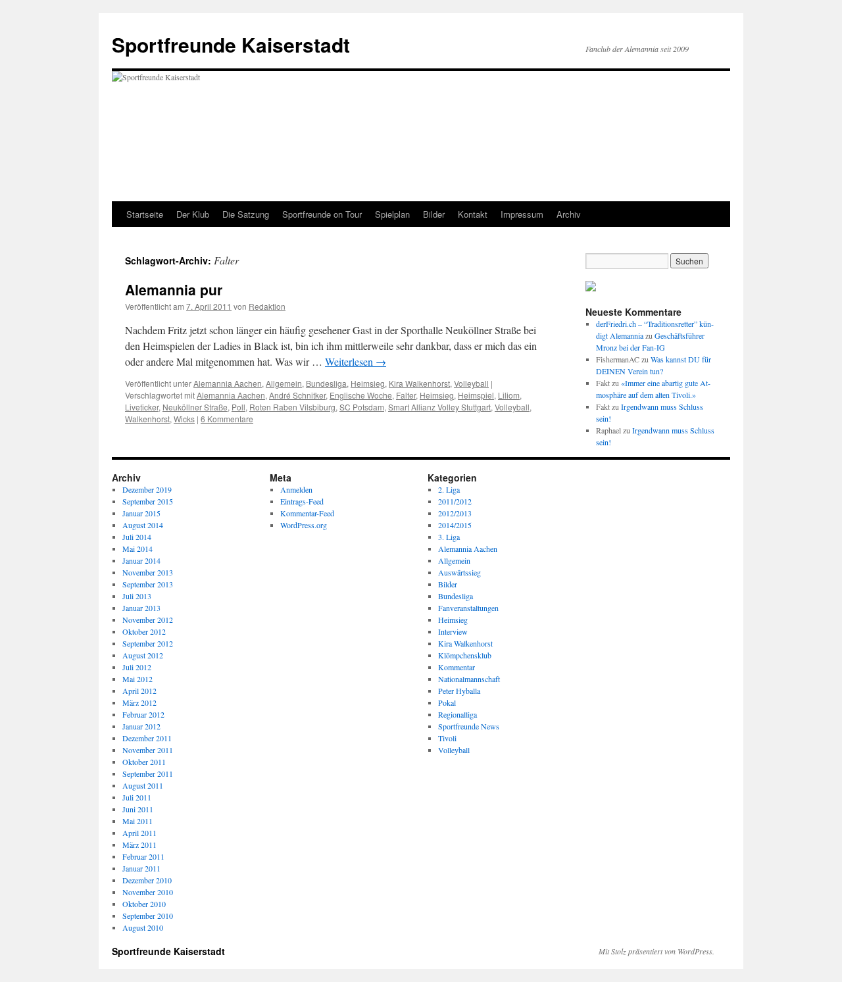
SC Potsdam (361, 406)
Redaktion (267, 306)
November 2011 (147, 750)
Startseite (144, 214)
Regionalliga (457, 714)
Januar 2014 (141, 560)
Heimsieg (368, 383)
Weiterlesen (355, 361)
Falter (406, 395)
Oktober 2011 (144, 761)
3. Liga (449, 536)
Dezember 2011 (147, 738)
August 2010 (142, 927)
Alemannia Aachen (227, 383)
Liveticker (142, 406)
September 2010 (147, 915)
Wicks (184, 418)
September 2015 (147, 501)
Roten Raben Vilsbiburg (292, 406)
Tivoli (447, 738)
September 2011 (147, 773)
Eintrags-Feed (302, 501)
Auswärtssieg (459, 572)
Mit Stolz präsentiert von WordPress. (656, 951)
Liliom (509, 395)
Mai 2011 (137, 821)
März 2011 (139, 844)
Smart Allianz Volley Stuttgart (439, 406)
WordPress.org (303, 525)
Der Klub (192, 214)
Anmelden (296, 489)
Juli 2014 (136, 536)
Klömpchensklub (464, 655)
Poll (238, 406)
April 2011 (139, 832)
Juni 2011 (137, 809)
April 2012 (139, 690)
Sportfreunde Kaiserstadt (231, 44)
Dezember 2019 (147, 489)
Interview (453, 631)
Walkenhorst (147, 418)
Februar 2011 (143, 856)
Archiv (569, 214)
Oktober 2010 (144, 903)
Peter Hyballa (459, 690)
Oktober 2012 (144, 631)
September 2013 (147, 584)
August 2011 (142, 785)
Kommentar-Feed (307, 513)
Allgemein (284, 383)
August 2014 (142, 525)
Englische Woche (361, 395)
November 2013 (147, 572)
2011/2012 (455, 501)
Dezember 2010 (147, 880)
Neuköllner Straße (195, 406)
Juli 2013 (136, 596)
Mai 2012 (137, 679)
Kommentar (456, 667)
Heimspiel (476, 395)
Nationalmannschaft (469, 679)
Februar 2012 (143, 714)
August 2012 (142, 655)
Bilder (434, 214)
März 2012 (139, 702)
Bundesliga (326, 383)
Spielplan (392, 214)
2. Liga (449, 489)
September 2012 (147, 643)
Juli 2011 (136, 797)
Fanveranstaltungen (468, 607)
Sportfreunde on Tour (322, 214)
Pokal (447, 702)
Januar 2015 (141, 513)
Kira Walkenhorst (419, 383)
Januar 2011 (141, 868)
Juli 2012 (136, 667)
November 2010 (147, 892)
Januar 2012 (141, 726)
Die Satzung (245, 214)
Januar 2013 (141, 607)
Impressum (522, 214)
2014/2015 (455, 525)
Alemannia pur (173, 289)
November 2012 (147, 619)
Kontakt (472, 214)
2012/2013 (455, 513)
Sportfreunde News (468, 726)
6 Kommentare (227, 418)
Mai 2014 (137, 548)
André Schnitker (297, 395)
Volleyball (471, 383)
